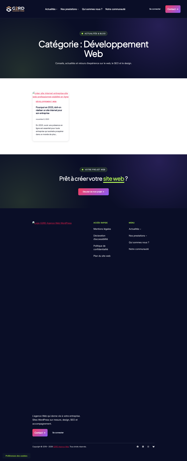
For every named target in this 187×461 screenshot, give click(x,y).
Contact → (172, 9)
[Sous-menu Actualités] (56, 9)
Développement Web (46, 101)
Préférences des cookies (16, 456)
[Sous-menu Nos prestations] (78, 9)
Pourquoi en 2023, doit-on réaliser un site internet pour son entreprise (49, 110)
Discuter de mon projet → (93, 191)
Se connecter (155, 9)
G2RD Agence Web (61, 446)
